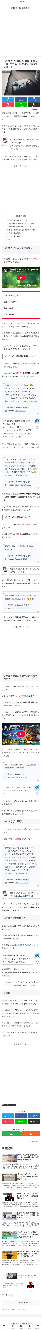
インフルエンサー (9, 1105)
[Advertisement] (21, 35)
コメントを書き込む (21, 1302)
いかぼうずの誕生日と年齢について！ (22, 223)
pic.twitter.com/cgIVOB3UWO (16, 475)
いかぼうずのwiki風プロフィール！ (19, 220)
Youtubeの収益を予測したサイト (24, 945)
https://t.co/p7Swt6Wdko (14, 768)
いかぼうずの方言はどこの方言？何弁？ (21, 230)
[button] (38, 635)
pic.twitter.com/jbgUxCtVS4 (26, 401)
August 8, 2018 (21, 559)
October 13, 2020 (21, 883)
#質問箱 (32, 765)
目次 (18, 216)
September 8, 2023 (22, 608)
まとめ (9, 239)
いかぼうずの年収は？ (15, 236)
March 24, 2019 (21, 777)
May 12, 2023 (20, 411)
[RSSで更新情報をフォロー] (30, 1133)
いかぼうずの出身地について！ (20, 226)
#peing (26, 765)
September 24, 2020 (23, 485)
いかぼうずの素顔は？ (15, 233)
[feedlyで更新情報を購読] (11, 1133)
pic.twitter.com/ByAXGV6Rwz (17, 873)
